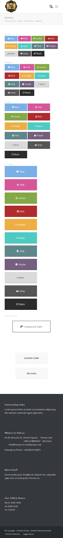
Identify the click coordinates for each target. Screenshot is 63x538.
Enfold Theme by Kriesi (41, 530)
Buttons (9, 17)
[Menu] (56, 6)
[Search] (49, 6)
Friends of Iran (23, 530)
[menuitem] (49, 6)
